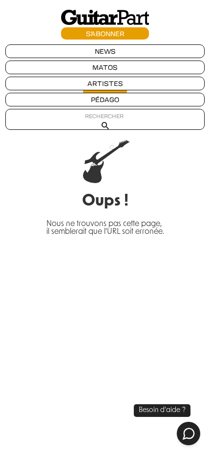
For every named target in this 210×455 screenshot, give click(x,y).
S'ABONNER (105, 33)
